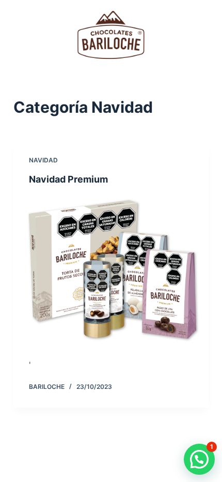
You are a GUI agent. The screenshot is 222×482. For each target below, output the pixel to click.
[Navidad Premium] (111, 268)
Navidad (43, 160)
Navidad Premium (68, 179)
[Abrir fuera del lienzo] (204, 35)
